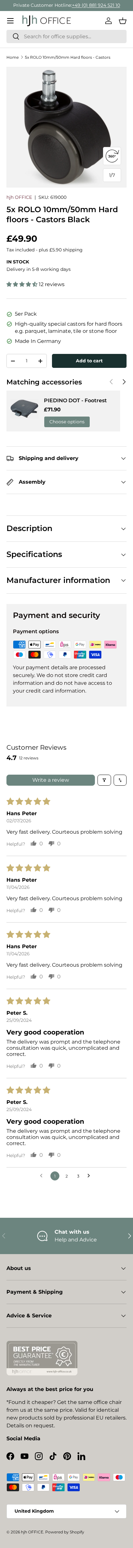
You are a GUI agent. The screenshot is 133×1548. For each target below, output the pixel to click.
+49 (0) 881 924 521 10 (96, 5)
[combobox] (66, 36)
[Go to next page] (90, 1175)
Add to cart (89, 361)
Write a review (50, 780)
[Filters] (104, 780)
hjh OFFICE (19, 197)
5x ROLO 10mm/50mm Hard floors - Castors (67, 57)
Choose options (67, 422)
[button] (123, 21)
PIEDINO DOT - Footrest (75, 400)
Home (12, 57)
